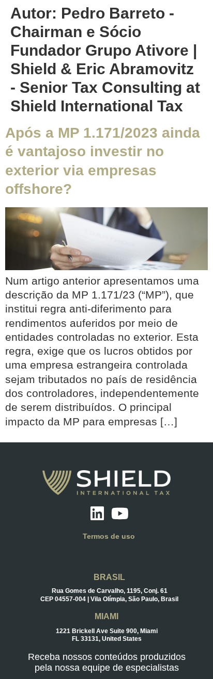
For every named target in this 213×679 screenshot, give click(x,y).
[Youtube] (120, 513)
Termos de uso (109, 536)
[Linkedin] (97, 513)
